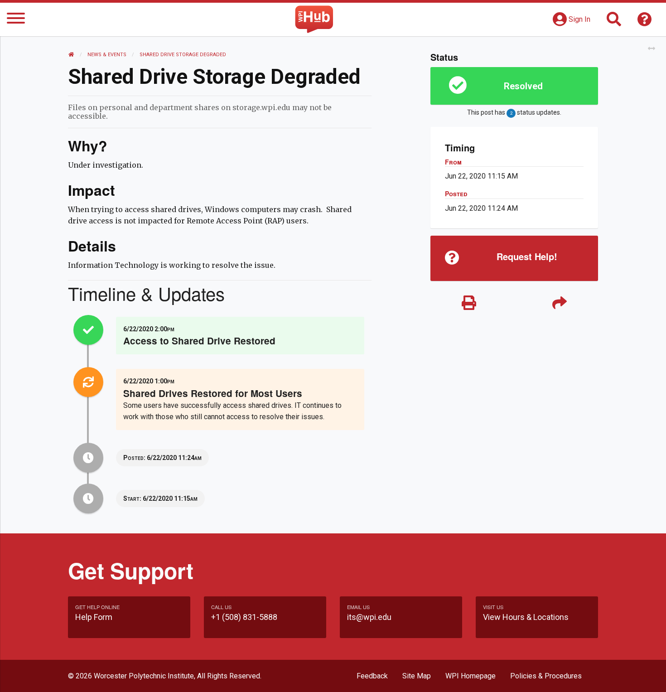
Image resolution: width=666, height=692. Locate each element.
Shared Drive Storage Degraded (183, 55)
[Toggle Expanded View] (651, 48)
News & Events (106, 55)
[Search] (614, 22)
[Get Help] (644, 22)
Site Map (416, 676)
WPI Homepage (470, 676)
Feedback (372, 676)
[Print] (468, 303)
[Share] (559, 303)
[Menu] (16, 20)
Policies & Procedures (546, 676)
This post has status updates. (514, 112)
